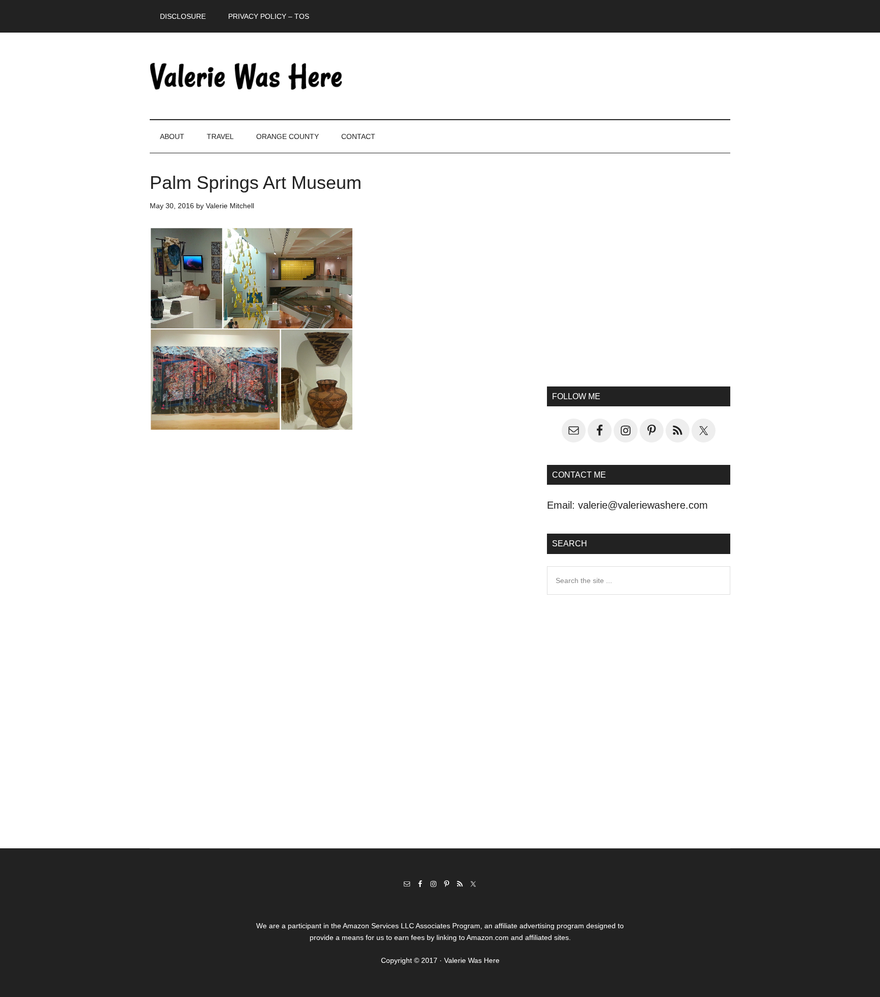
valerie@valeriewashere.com (643, 505)
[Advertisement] (638, 278)
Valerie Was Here (246, 76)
